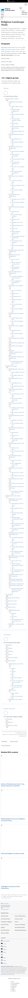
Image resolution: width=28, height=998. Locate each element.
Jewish (10, 645)
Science (16, 921)
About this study (19, 38)
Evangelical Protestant (13, 98)
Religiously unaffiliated (9, 708)
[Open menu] (26, 4)
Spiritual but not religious (17, 677)
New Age (13, 690)
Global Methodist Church (17, 139)
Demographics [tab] (4, 741)
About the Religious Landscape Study (12, 853)
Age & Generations (5, 930)
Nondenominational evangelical (18, 151)
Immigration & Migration (6, 921)
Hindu (10, 654)
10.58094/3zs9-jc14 (7, 898)
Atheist (10, 719)
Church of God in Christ (16, 560)
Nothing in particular (13, 725)
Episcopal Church (15, 432)
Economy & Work (19, 919)
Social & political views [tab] (5, 745)
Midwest (3, 49)
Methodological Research (20, 930)
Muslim (10, 648)
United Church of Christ (16, 460)
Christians (5, 88)
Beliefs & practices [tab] (14, 741)
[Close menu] (20, 8)
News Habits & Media (20, 927)
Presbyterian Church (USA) (17, 420)
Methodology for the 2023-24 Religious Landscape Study (13, 819)
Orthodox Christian (13, 601)
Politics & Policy (4, 916)
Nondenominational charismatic (18, 159)
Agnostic (11, 722)
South (13, 49)
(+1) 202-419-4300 (5, 909)
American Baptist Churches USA (18, 372)
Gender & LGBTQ (5, 933)
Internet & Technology (20, 924)
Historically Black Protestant (15, 495)
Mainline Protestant (13, 366)
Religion (3, 927)
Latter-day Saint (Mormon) (14, 597)
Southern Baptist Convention (17, 106)
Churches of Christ (15, 259)
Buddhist (11, 651)
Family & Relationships (20, 916)
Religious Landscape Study (10, 9)
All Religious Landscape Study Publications (10, 887)
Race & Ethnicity (4, 924)
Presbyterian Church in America (18, 199)
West (17, 49)
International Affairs (5, 919)
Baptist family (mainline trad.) (18, 369)
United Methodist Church (17, 383)
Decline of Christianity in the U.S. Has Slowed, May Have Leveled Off (12, 785)
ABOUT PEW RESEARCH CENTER (7, 966)
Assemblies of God (15, 211)
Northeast (8, 49)
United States (7, 51)
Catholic (11, 594)
